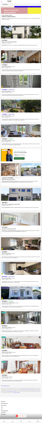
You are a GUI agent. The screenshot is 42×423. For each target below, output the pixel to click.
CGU (2, 407)
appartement (10, 391)
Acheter (4, 421)
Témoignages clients (4, 410)
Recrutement (3, 412)
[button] (18, 62)
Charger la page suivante (5, 385)
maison (8, 391)
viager (38, 389)
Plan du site (3, 401)
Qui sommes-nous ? (4, 403)
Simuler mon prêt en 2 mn (19, 158)
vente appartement (27, 389)
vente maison (22, 389)
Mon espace (37, 421)
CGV (2, 408)
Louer (21, 421)
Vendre (13, 421)
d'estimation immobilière (16, 392)
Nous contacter (3, 405)
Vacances (29, 421)
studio (13, 391)
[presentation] (2, 57)
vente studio (32, 389)
